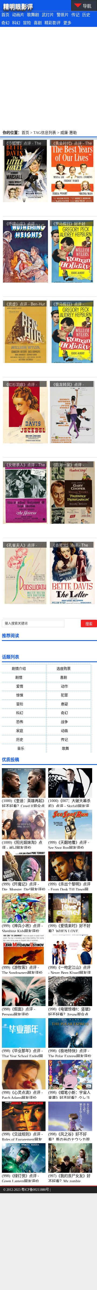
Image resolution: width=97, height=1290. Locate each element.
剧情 (24, 677)
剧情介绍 (24, 669)
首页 (5, 15)
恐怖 (24, 722)
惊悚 (24, 695)
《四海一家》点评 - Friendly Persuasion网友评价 (70, 465)
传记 (75, 15)
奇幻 (5, 23)
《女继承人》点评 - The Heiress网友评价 (25, 465)
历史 (86, 15)
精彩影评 (52, 23)
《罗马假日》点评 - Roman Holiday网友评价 (70, 304)
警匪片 (63, 15)
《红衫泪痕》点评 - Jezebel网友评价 (21, 385)
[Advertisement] (48, 78)
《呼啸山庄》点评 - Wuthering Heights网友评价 (24, 224)
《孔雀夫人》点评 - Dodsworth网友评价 (21, 545)
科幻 (16, 23)
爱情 (24, 686)
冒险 (27, 23)
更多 (67, 23)
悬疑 (69, 704)
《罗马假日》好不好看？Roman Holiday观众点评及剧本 (70, 224)
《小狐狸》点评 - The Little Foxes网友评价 (23, 143)
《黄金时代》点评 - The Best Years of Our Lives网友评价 (71, 143)
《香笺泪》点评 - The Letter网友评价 (69, 545)
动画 (69, 731)
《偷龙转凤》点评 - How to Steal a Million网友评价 (71, 385)
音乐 (24, 748)
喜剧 (38, 23)
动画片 (18, 15)
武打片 (48, 15)
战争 (69, 722)
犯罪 (69, 695)
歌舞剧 (33, 15)
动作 (69, 686)
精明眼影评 (18, 6)
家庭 (24, 731)
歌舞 (69, 748)
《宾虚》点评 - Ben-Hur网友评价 (25, 304)
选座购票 (69, 669)
